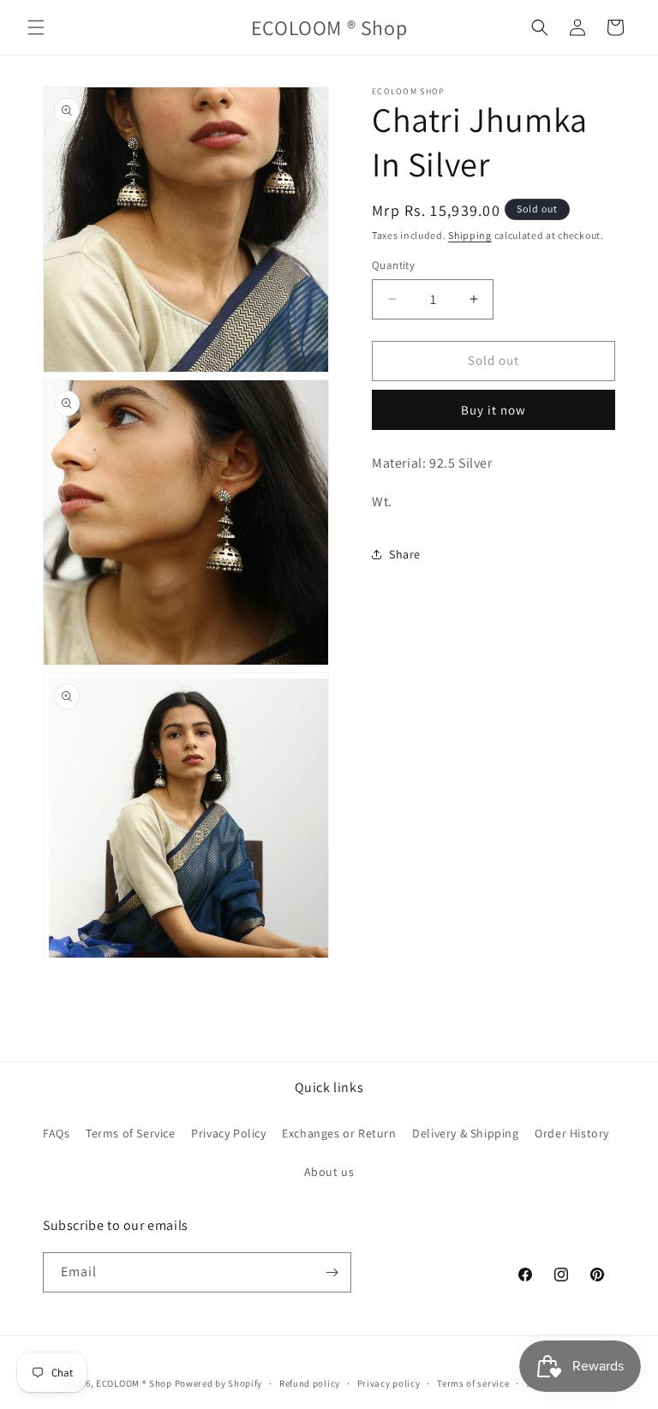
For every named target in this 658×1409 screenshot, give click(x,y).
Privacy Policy (228, 1133)
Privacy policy (389, 1383)
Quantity (393, 265)
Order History (572, 1133)
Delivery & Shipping (465, 1133)
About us (329, 1171)
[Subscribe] (331, 1272)
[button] (36, 27)
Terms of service (473, 1383)
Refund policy (309, 1383)
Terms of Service (131, 1133)
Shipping (470, 235)
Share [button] (405, 554)
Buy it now (493, 410)
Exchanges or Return (339, 1133)
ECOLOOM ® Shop (134, 1383)
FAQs (56, 1133)
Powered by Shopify (219, 1383)
